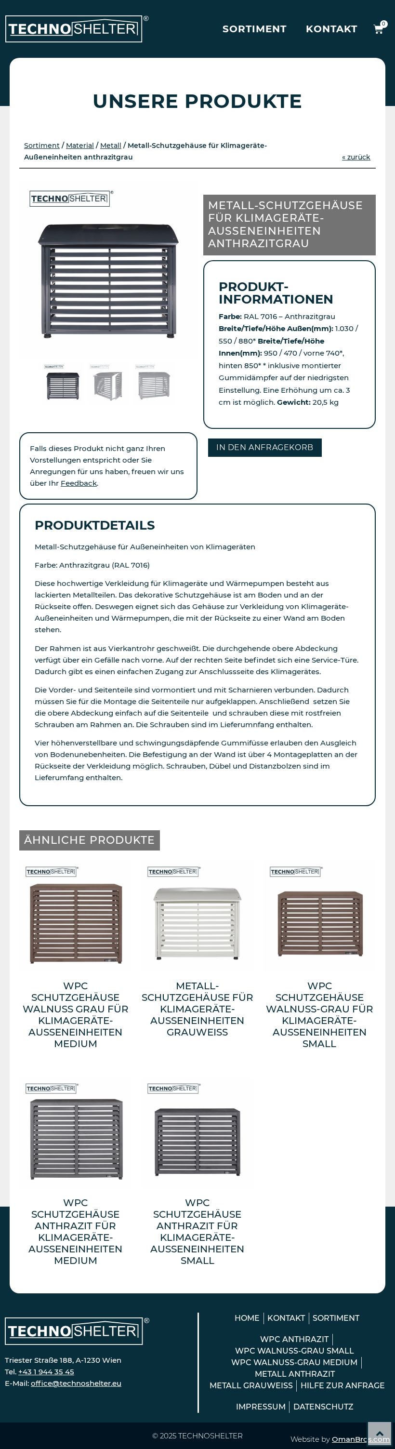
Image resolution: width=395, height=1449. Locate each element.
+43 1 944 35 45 (46, 1371)
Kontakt (331, 29)
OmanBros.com (361, 1439)
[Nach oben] (380, 1434)
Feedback (79, 483)
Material (80, 145)
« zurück (356, 157)
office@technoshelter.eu (76, 1383)
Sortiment (255, 29)
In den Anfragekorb (265, 447)
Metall (110, 145)
